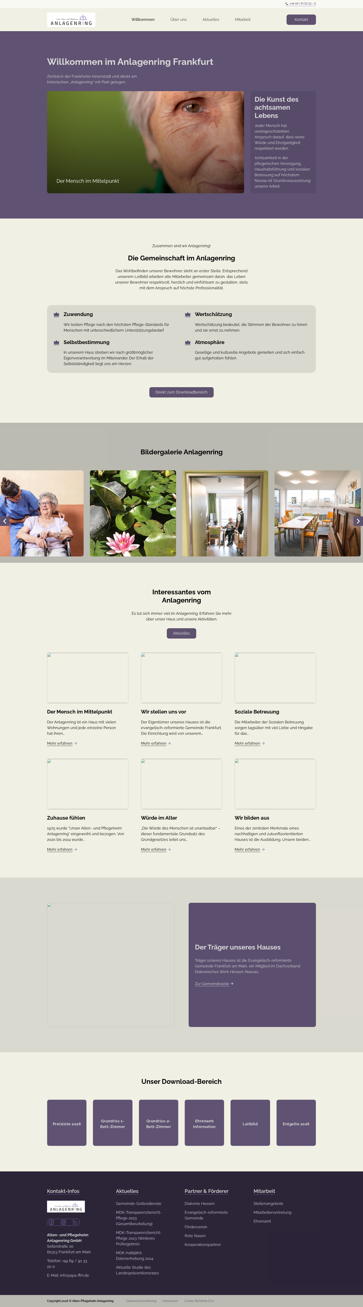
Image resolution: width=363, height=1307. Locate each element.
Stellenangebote (268, 1203)
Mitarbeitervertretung (272, 1212)
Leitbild (250, 1124)
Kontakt (301, 19)
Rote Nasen (195, 1236)
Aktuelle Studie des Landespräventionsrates (137, 1270)
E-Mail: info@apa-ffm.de (68, 1275)
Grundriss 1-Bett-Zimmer (112, 1124)
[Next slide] (358, 521)
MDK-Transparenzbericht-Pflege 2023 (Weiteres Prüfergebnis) (139, 1238)
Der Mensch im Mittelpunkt (79, 712)
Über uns (178, 19)
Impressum (170, 1301)
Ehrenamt (262, 1221)
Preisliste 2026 (67, 1124)
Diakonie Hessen (200, 1203)
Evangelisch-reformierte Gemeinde (206, 1215)
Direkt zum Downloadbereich (181, 392)
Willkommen (143, 19)
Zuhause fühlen (66, 818)
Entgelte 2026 (296, 1124)
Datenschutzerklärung (141, 1301)
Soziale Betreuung (257, 712)
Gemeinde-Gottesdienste (138, 1203)
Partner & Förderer (207, 1191)
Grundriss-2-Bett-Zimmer (158, 1124)
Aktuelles (211, 19)
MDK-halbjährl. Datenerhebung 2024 (134, 1256)
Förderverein (196, 1227)
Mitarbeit (243, 19)
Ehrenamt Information (204, 1124)
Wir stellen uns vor (163, 712)
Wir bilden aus (252, 818)
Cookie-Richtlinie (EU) (199, 1301)
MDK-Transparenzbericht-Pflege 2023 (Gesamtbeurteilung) (139, 1218)
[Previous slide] (4, 521)
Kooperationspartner (203, 1244)
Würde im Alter (159, 818)
